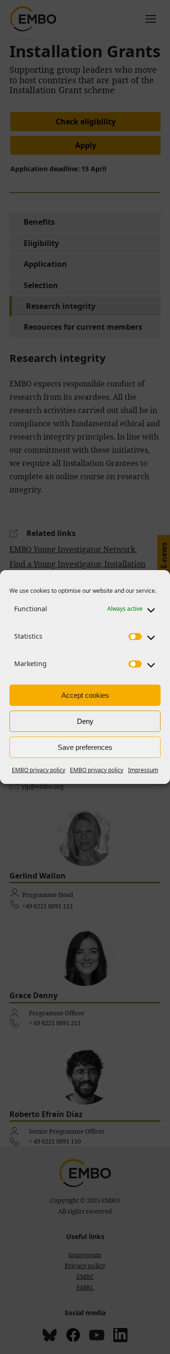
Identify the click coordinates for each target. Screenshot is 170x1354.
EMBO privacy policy (38, 770)
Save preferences (85, 747)
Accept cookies (85, 695)
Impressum (143, 770)
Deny (85, 721)
